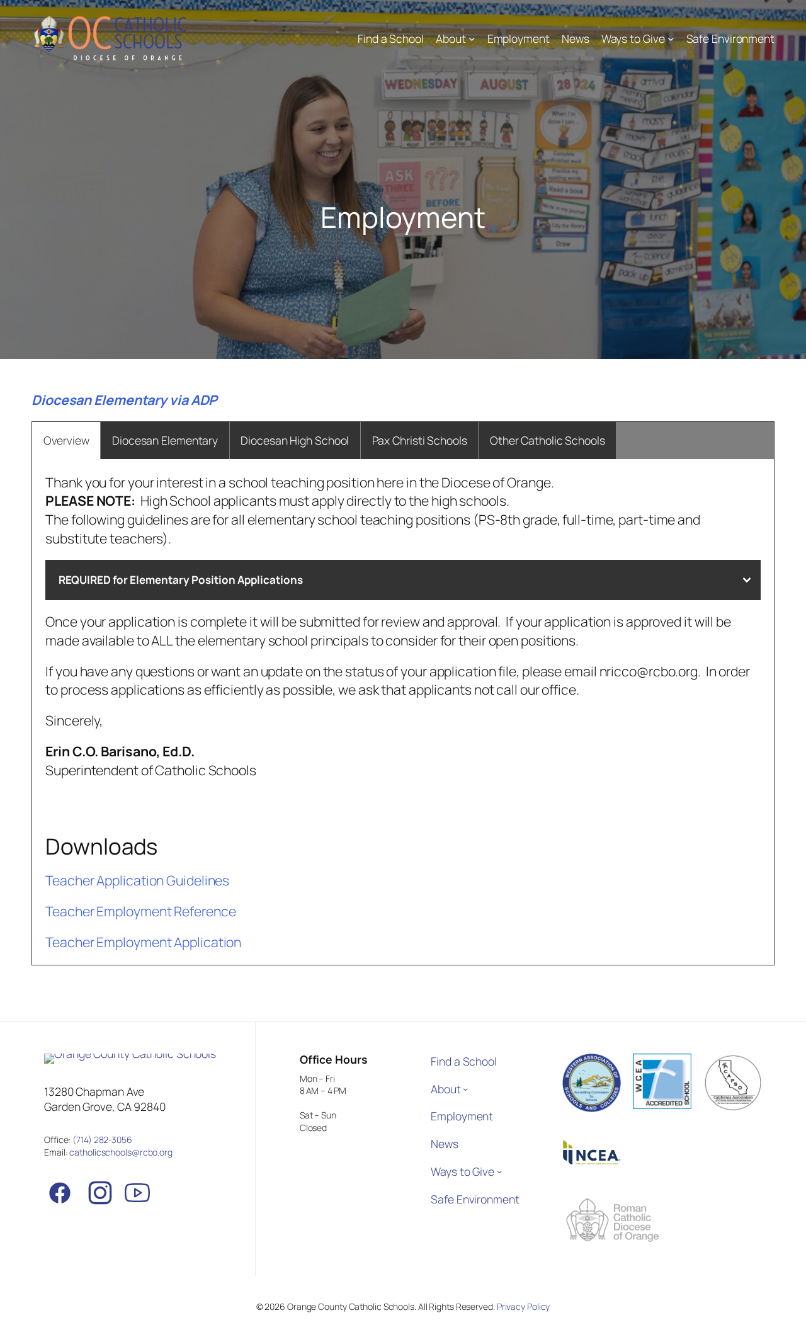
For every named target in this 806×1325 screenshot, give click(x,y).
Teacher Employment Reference (140, 911)
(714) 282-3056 (102, 1140)
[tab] (66, 441)
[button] (403, 580)
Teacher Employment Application (143, 942)
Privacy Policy (523, 1306)
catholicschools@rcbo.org (121, 1152)
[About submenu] (471, 38)
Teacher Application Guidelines (137, 880)
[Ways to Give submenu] (670, 38)
